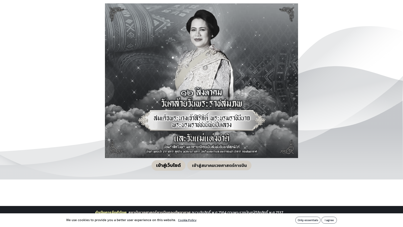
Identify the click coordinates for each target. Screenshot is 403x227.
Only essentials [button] (308, 220)
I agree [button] (329, 220)
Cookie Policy (187, 220)
